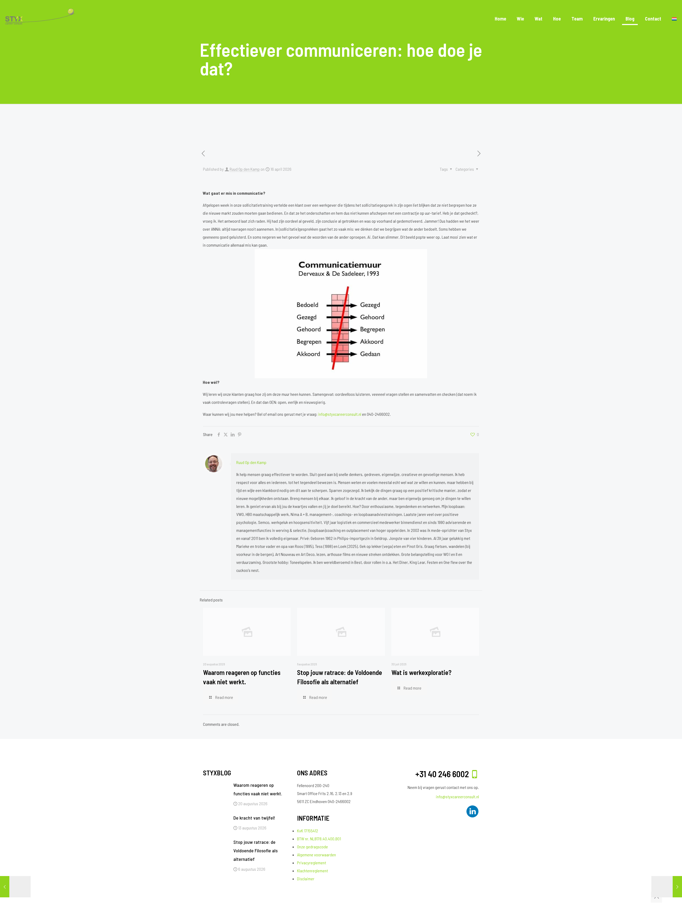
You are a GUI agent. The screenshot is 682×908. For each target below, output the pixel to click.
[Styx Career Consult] (40, 18)
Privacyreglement (311, 862)
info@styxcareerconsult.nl (339, 414)
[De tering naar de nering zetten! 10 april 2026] (15, 886)
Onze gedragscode (312, 846)
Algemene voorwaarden (316, 854)
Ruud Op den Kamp (245, 169)
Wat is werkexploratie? (421, 672)
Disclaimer (305, 878)
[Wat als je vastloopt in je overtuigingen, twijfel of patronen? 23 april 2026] (666, 886)
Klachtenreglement (312, 870)
